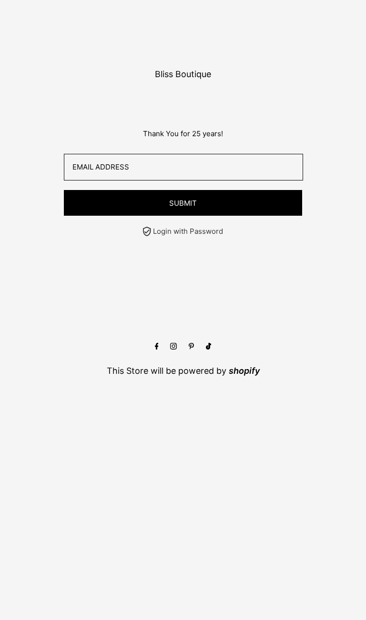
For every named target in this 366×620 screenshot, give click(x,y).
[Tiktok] (208, 346)
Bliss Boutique (183, 74)
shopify (244, 371)
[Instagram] (173, 346)
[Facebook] (157, 346)
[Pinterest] (191, 346)
